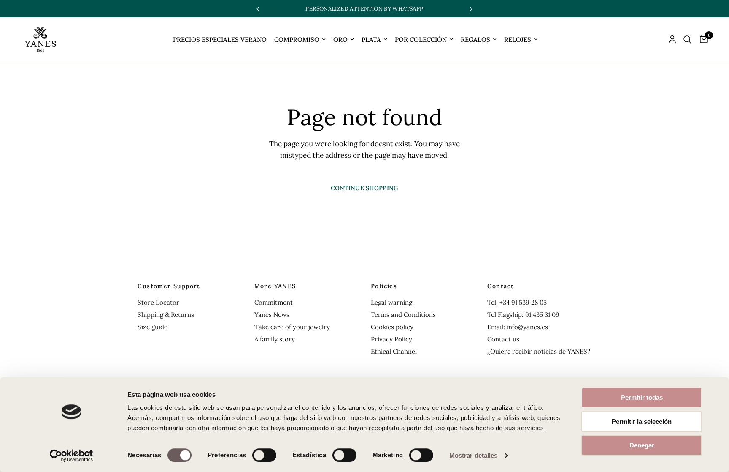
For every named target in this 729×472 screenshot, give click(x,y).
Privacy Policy (391, 339)
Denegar (641, 445)
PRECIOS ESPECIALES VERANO (220, 39)
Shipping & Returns (166, 315)
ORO (340, 39)
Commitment (273, 302)
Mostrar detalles (473, 455)
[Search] (687, 39)
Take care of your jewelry (292, 327)
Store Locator (158, 302)
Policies (384, 286)
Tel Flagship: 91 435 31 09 (523, 315)
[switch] (264, 455)
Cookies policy (392, 327)
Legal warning (391, 302)
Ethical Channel (394, 351)
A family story (274, 339)
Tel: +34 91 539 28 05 (517, 302)
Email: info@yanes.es (517, 327)
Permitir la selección (642, 421)
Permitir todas (642, 397)
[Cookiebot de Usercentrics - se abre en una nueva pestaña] (71, 455)
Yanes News (271, 315)
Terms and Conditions (403, 315)
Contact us (503, 339)
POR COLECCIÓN (421, 39)
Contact (500, 286)
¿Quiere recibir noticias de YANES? (538, 351)
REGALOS (475, 39)
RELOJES (517, 39)
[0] (702, 39)
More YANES (275, 286)
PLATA (371, 39)
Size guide (152, 327)
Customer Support (169, 286)
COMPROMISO (296, 39)
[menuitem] (219, 39)
